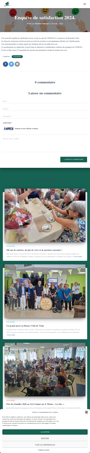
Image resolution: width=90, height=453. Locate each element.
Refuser (45, 438)
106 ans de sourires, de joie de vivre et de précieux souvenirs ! (34, 249)
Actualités (17, 56)
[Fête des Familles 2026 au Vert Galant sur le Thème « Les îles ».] (45, 369)
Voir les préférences (45, 445)
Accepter (45, 432)
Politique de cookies (43, 450)
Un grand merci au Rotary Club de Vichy (25, 325)
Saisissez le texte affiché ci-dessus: (26, 128)
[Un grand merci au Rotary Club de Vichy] (45, 291)
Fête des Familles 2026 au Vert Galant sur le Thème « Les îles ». (35, 404)
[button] (86, 412)
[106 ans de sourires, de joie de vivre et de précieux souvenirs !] (45, 215)
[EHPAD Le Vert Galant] (8, 4)
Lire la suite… (78, 256)
